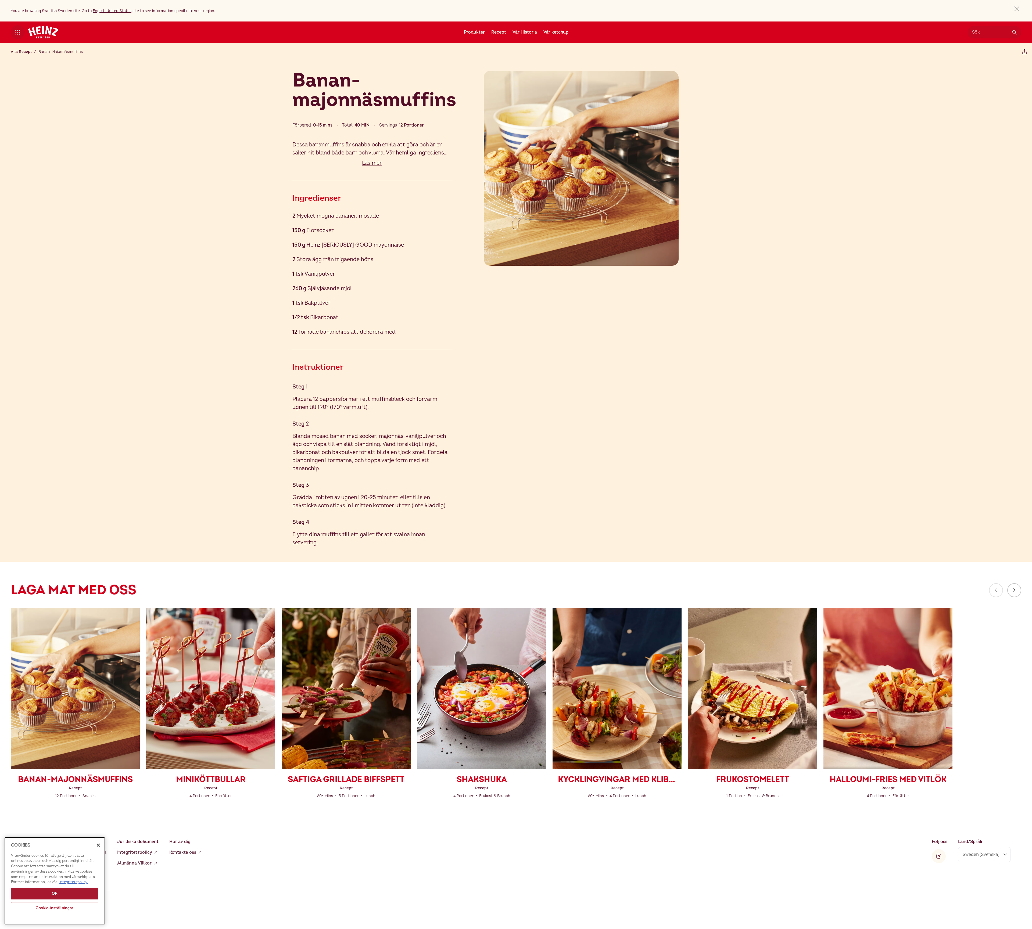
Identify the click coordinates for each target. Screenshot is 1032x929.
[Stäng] (98, 845)
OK (54, 893)
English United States (112, 11)
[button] (18, 32)
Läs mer (372, 163)
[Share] (1024, 51)
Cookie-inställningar (55, 908)
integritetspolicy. (73, 882)
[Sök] (1014, 32)
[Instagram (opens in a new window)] (939, 856)
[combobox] (990, 32)
